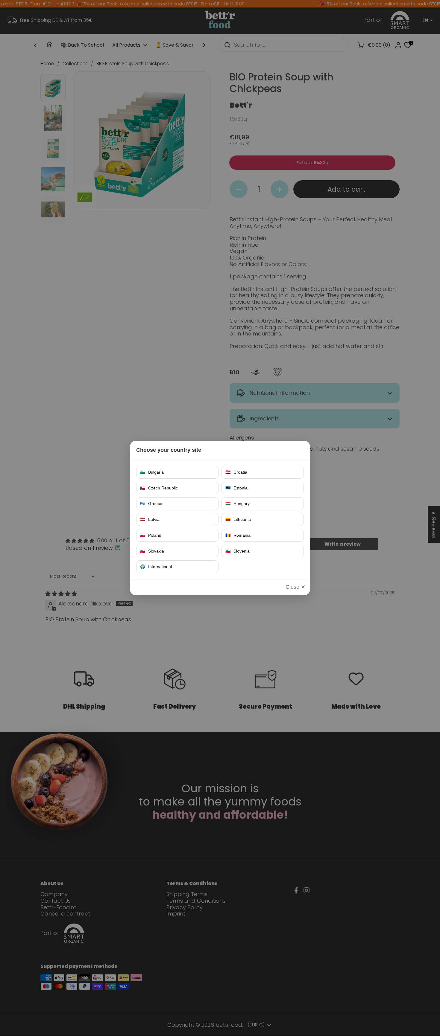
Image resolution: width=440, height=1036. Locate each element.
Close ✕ (295, 587)
